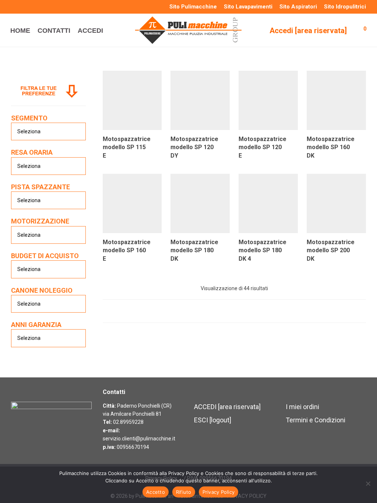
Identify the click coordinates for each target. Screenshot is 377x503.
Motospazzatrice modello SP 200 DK (331, 250)
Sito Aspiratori (298, 7)
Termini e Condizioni (315, 420)
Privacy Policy (218, 492)
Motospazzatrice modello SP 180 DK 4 (262, 250)
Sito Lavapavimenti (248, 7)
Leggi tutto (113, 155)
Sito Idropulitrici (345, 7)
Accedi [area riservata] (308, 30)
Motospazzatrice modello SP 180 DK (194, 250)
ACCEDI (90, 30)
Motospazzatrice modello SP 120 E (262, 147)
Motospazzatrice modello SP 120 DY (194, 147)
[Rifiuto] (367, 483)
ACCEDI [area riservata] (227, 407)
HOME (20, 30)
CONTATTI (54, 30)
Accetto (155, 492)
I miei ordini (302, 407)
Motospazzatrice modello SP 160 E (127, 250)
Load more (234, 311)
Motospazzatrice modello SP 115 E (127, 147)
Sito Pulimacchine (193, 7)
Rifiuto (183, 492)
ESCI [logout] (212, 420)
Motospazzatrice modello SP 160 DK (331, 147)
